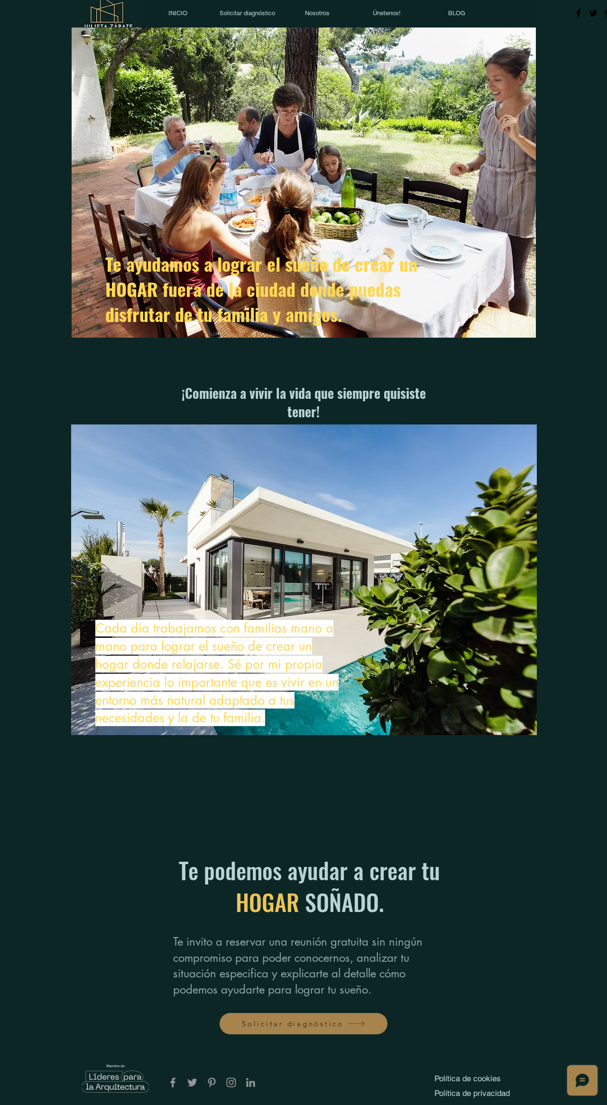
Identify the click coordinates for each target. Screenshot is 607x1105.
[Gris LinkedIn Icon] (250, 1082)
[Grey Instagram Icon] (231, 1082)
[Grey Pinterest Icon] (211, 1082)
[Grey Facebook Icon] (172, 1082)
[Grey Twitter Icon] (192, 1082)
